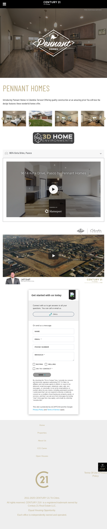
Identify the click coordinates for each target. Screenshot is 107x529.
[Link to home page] (53, 4)
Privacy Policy (38, 410)
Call (55, 314)
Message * (40, 355)
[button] (2, 118)
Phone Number (42, 347)
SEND (41, 375)
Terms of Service (53, 410)
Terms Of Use (91, 473)
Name (37, 331)
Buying (39, 364)
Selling (52, 364)
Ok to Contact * (44, 369)
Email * (38, 339)
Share (102, 469)
